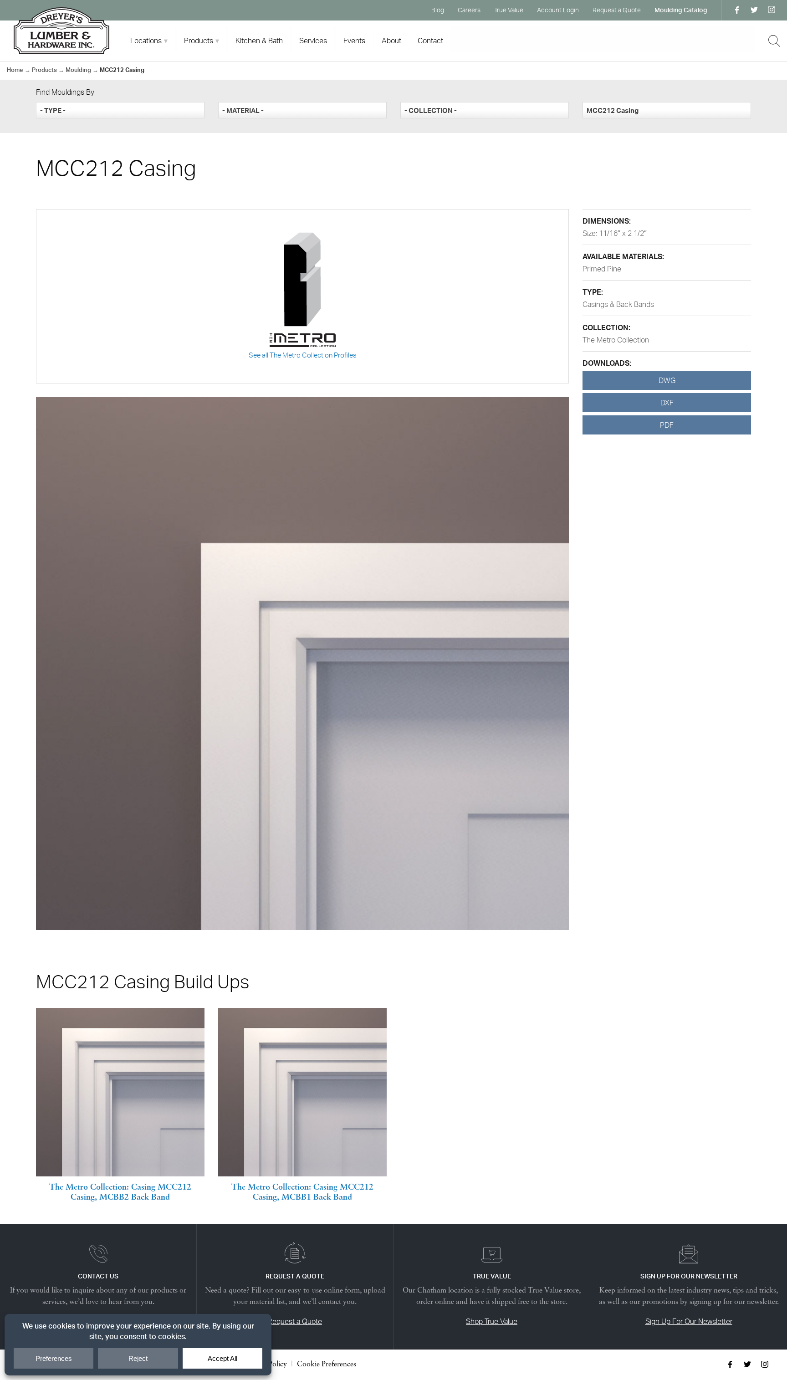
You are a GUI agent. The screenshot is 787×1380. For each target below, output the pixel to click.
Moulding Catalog (680, 10)
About (391, 40)
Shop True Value (491, 1321)
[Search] (774, 41)
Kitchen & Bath (259, 40)
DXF (667, 402)
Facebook (737, 10)
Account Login (558, 10)
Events (354, 40)
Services (313, 40)
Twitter (754, 10)
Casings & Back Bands (618, 304)
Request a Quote (617, 10)
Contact (430, 40)
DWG (667, 380)
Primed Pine (602, 268)
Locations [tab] (146, 40)
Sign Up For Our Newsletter (688, 1321)
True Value (508, 10)
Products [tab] (198, 40)
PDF (667, 424)
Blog (437, 10)
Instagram (771, 10)
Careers (469, 10)
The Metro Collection (616, 339)
